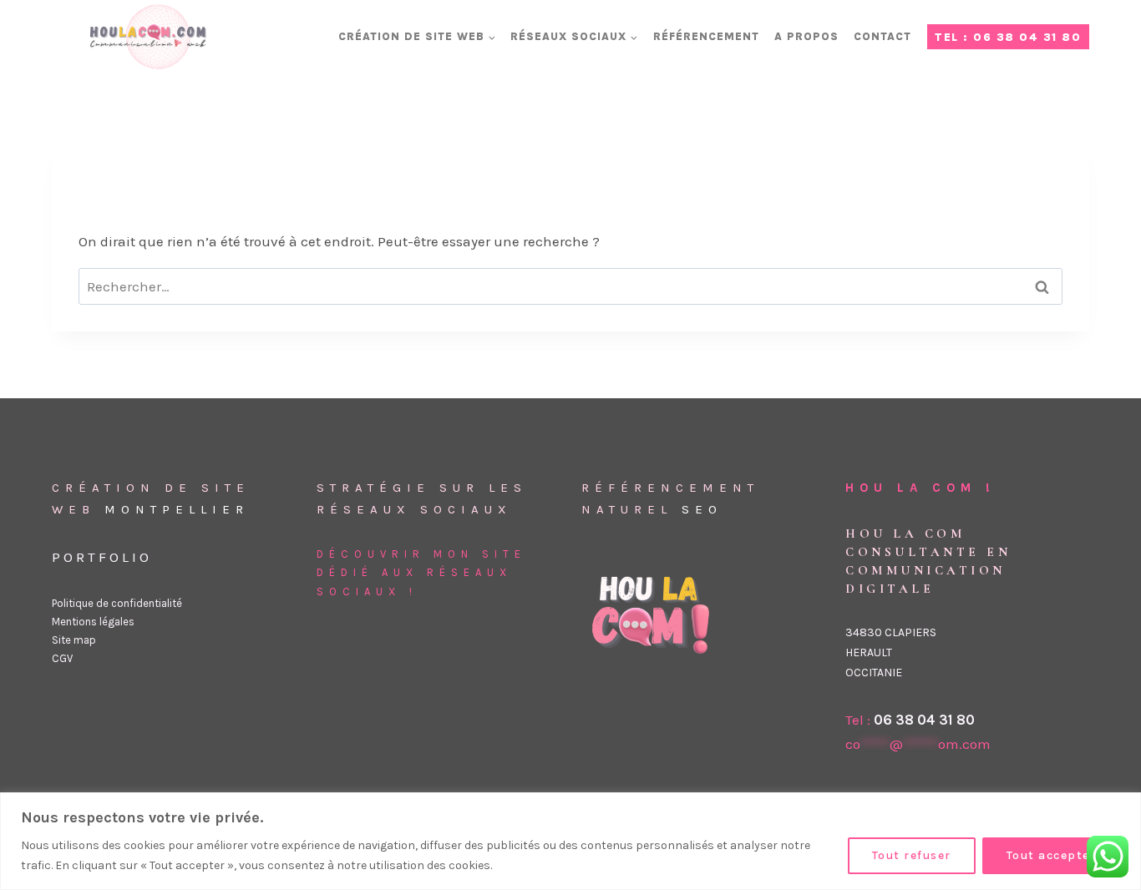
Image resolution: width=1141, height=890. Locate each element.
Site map (74, 640)
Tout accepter (1052, 855)
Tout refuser (911, 855)
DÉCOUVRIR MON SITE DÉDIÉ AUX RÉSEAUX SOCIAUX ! (421, 572)
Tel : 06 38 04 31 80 (1008, 37)
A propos (806, 36)
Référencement (706, 36)
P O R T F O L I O (100, 557)
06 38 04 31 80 (924, 719)
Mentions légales (93, 621)
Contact (882, 36)
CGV (62, 658)
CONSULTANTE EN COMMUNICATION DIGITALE (928, 570)
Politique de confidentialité (117, 603)
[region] (570, 841)
